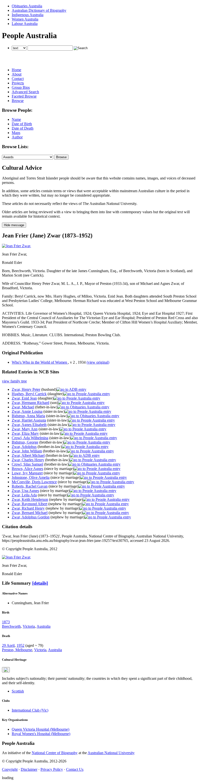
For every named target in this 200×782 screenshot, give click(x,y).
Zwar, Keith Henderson (30, 499)
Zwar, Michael (23, 407)
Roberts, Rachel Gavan (30, 486)
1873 (6, 622)
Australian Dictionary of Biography (39, 10)
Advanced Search (25, 92)
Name (16, 119)
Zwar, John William (27, 451)
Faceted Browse (24, 96)
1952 (20, 645)
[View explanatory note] (6, 669)
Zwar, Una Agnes (25, 491)
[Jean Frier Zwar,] (16, 246)
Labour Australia (25, 24)
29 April (8, 645)
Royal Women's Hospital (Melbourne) (41, 734)
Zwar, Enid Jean (24, 398)
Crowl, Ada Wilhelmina (30, 438)
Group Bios (21, 87)
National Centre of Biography (55, 753)
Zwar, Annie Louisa (27, 411)
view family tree (14, 381)
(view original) (98, 362)
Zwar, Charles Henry (28, 460)
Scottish (18, 691)
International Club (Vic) (30, 710)
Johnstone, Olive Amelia (31, 477)
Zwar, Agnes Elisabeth (29, 425)
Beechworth (11, 626)
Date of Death (22, 128)
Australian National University (111, 753)
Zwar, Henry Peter (26, 389)
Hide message (14, 225)
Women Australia (25, 19)
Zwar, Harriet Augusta (29, 420)
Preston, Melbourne (17, 650)
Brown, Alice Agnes (27, 469)
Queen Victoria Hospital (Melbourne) (40, 729)
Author (17, 137)
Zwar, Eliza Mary (25, 433)
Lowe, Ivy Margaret (27, 473)
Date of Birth (22, 124)
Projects (18, 83)
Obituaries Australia (27, 6)
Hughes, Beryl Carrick (29, 394)
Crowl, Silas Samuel (27, 464)
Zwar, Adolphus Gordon (31, 517)
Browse (18, 101)
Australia (43, 626)
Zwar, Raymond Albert (29, 504)
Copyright (10, 769)
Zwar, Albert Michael (28, 455)
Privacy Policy (51, 769)
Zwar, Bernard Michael (30, 513)
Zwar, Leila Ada (24, 495)
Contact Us (74, 769)
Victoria (29, 626)
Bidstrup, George (25, 442)
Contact (18, 79)
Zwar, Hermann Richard (30, 403)
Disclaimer (29, 769)
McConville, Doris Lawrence (34, 482)
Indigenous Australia (27, 15)
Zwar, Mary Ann (25, 429)
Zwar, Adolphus (24, 447)
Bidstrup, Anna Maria (28, 416)
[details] (40, 583)
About (16, 74)
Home (16, 70)
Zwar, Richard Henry (28, 508)
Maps (16, 133)
